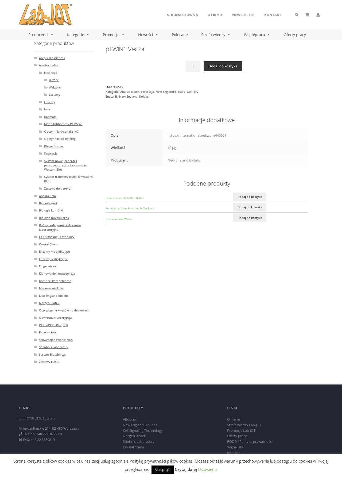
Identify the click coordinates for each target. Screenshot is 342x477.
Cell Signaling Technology (56, 237)
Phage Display (54, 146)
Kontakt (272, 14)
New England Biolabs (170, 92)
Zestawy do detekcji (57, 188)
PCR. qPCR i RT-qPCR (53, 325)
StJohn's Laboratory (138, 441)
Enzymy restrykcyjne (53, 259)
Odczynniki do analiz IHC (61, 131)
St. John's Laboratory (53, 347)
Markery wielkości (51, 288)
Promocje (111, 34)
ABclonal (130, 419)
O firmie (215, 14)
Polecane (180, 34)
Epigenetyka (47, 266)
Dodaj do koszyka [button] (250, 197)
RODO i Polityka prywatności (250, 441)
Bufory (54, 80)
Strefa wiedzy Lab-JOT (244, 424)
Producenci (38, 34)
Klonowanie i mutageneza (57, 273)
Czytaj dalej (186, 469)
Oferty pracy (295, 34)
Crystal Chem (48, 244)
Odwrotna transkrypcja (55, 318)
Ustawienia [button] (207, 469)
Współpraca (254, 34)
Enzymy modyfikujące (54, 251)
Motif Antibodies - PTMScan (63, 124)
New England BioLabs (140, 424)
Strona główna (182, 14)
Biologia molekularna (54, 218)
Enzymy (49, 102)
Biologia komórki (51, 210)
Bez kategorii (48, 203)
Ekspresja (147, 92)
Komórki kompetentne (55, 281)
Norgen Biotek (49, 303)
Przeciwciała (47, 332)
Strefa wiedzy (213, 34)
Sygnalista (235, 447)
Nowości (145, 34)
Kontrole (50, 117)
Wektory (192, 92)
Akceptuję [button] (162, 469)
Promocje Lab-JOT (241, 430)
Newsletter (243, 14)
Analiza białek (129, 92)
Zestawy (54, 95)
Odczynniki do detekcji (60, 139)
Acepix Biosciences (52, 58)
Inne (47, 109)
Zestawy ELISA (49, 362)
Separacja (50, 153)
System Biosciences (52, 354)
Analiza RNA (47, 196)
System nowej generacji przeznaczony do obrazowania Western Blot (65, 165)
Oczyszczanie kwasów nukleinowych (64, 310)
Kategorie (75, 34)
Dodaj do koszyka (223, 66)
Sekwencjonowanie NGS (56, 340)
